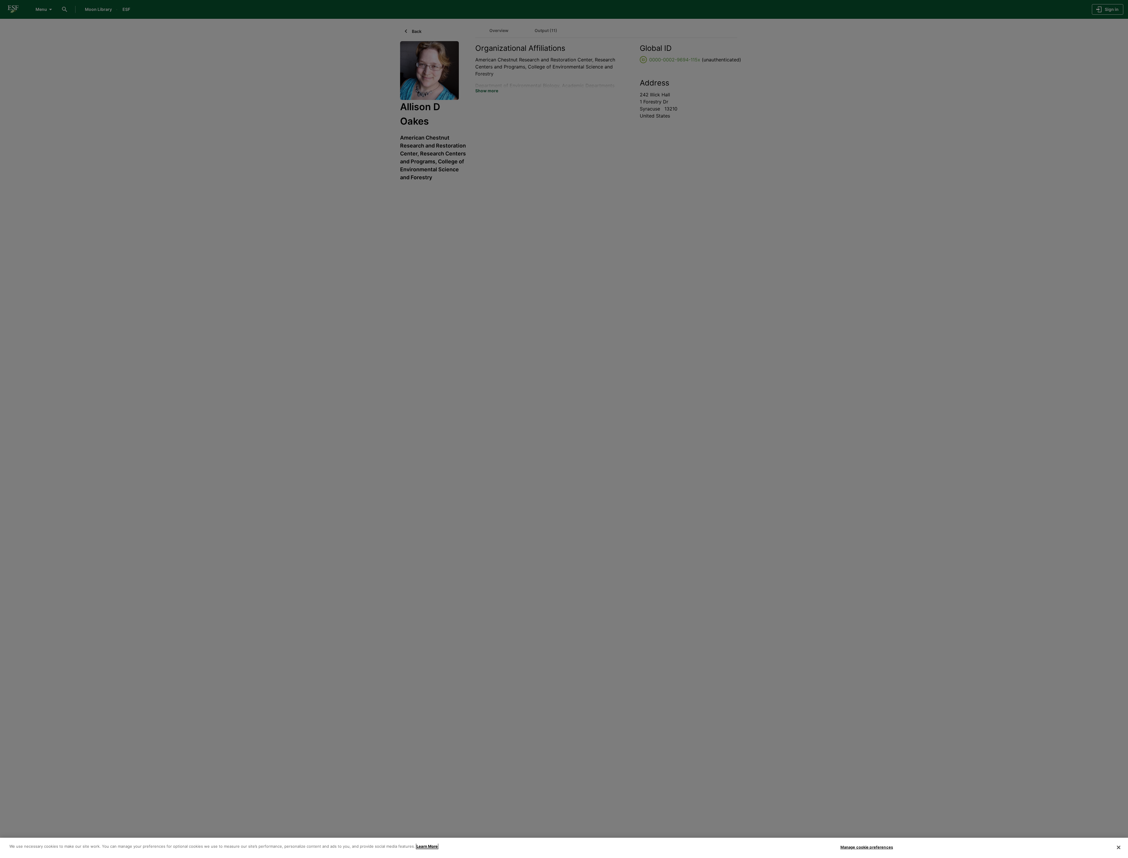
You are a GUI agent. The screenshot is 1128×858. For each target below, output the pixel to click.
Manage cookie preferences (866, 847)
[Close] (1118, 847)
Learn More (427, 846)
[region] (564, 848)
